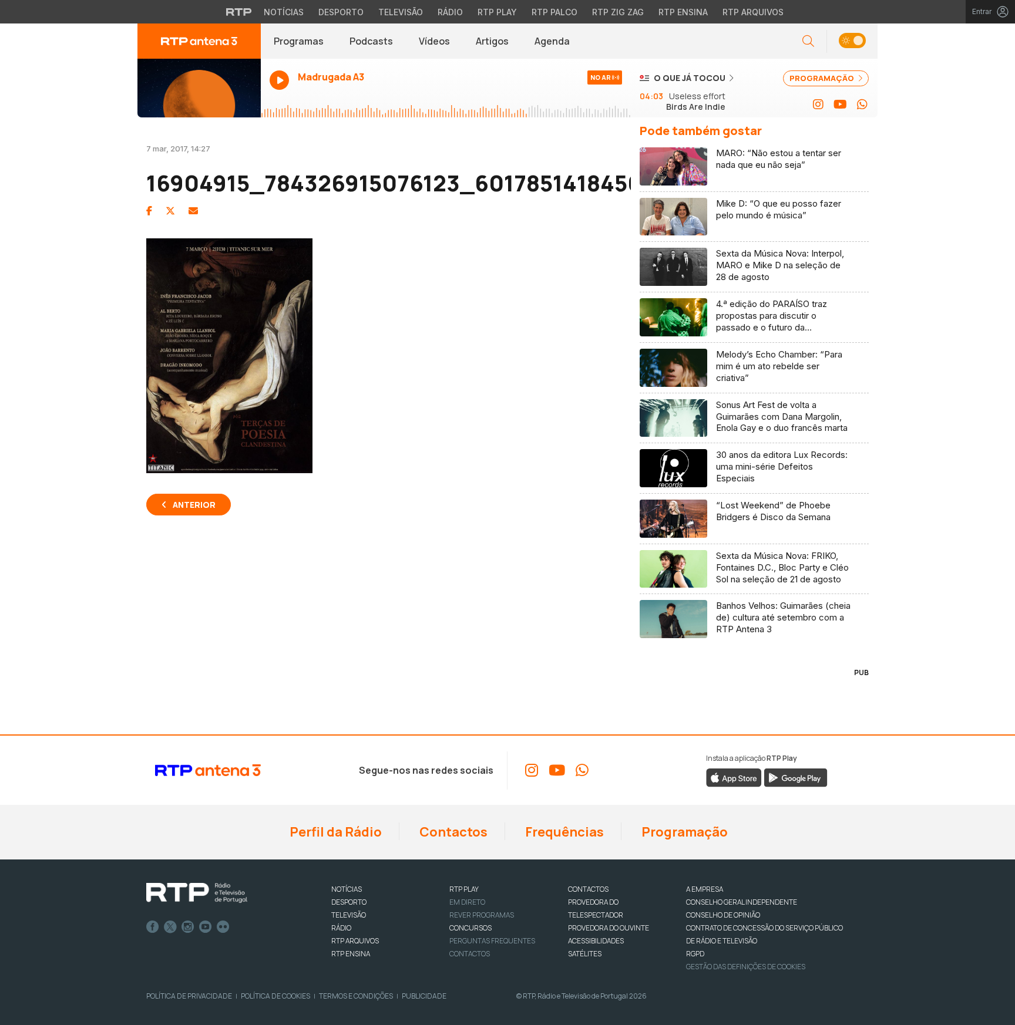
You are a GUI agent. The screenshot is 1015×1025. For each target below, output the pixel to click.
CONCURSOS (470, 928)
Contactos (452, 832)
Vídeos (434, 41)
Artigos (492, 41)
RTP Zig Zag (618, 12)
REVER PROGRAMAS (481, 915)
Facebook (152, 927)
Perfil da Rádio (334, 832)
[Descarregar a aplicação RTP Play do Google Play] (796, 777)
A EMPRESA (704, 889)
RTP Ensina (683, 12)
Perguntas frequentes (492, 941)
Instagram (188, 927)
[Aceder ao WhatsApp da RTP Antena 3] (862, 104)
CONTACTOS (588, 889)
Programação (683, 832)
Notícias (284, 12)
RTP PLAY (464, 889)
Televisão (400, 12)
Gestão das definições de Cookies (745, 967)
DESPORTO (349, 902)
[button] (852, 41)
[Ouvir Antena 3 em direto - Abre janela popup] (199, 88)
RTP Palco (554, 12)
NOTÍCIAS (346, 889)
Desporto (341, 12)
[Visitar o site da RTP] (239, 11)
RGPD (695, 954)
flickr (223, 927)
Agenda (552, 41)
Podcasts (371, 41)
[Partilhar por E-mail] (193, 210)
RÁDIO (341, 928)
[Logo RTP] (196, 893)
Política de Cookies (275, 996)
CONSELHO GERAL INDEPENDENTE (741, 902)
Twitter (170, 927)
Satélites (584, 954)
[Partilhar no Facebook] (149, 210)
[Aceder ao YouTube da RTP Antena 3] (840, 104)
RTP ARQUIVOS (355, 941)
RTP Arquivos (753, 12)
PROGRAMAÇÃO (822, 78)
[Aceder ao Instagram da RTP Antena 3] (818, 104)
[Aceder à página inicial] (199, 41)
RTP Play (497, 12)
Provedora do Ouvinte (608, 928)
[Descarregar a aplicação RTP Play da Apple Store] (734, 777)
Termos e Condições (356, 996)
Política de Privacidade (189, 996)
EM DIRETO (467, 902)
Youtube (205, 927)
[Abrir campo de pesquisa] (808, 41)
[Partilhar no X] (170, 210)
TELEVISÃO (348, 915)
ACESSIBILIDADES (596, 941)
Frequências (563, 832)
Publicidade (424, 996)
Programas (299, 41)
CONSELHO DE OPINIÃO (723, 915)
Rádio (450, 12)
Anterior (194, 504)
